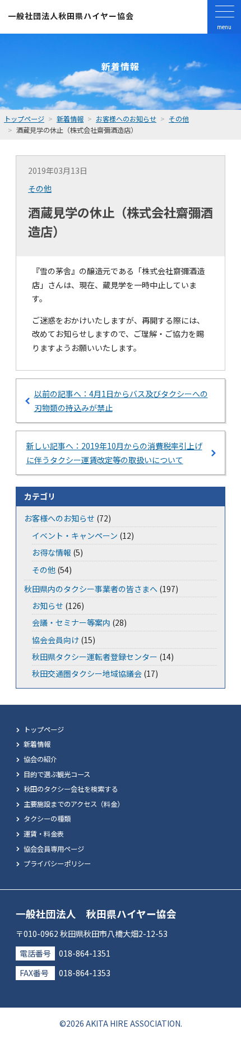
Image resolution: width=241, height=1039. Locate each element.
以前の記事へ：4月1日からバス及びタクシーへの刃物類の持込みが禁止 (121, 400)
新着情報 (37, 744)
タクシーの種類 (47, 819)
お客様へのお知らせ (59, 518)
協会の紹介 (40, 759)
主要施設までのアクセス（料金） (74, 804)
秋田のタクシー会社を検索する (71, 789)
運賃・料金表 (44, 834)
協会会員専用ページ (54, 849)
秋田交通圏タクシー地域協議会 (87, 673)
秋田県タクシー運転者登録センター (94, 656)
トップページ (44, 729)
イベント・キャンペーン (75, 535)
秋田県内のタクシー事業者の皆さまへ (90, 588)
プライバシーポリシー (57, 863)
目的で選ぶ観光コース (57, 774)
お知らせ (47, 605)
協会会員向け (55, 639)
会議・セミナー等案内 (71, 622)
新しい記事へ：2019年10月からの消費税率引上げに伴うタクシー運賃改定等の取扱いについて (114, 452)
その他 (40, 188)
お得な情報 (51, 552)
